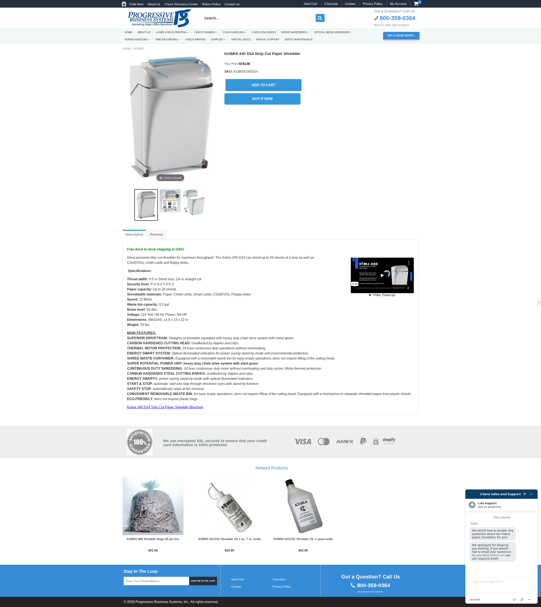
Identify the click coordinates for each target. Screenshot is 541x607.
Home (127, 48)
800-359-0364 (396, 18)
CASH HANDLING (234, 32)
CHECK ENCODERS (264, 32)
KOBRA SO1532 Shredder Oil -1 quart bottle (303, 539)
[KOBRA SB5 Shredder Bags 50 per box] (153, 505)
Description (134, 234)
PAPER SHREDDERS (294, 32)
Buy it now (262, 99)
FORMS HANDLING (136, 39)
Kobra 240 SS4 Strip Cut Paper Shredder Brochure (165, 407)
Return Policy (211, 4)
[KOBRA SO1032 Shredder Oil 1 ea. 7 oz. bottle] (229, 505)
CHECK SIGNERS (205, 32)
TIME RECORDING (166, 39)
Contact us (232, 4)
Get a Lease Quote (400, 35)
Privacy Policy (373, 3)
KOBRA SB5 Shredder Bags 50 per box (153, 539)
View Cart (310, 3)
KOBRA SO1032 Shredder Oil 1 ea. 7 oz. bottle (229, 539)
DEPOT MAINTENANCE (299, 39)
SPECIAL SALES (241, 39)
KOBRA (139, 48)
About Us (154, 4)
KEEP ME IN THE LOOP (203, 581)
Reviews (156, 234)
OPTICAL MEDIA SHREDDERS (332, 32)
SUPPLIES (217, 39)
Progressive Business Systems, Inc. (162, 602)
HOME (128, 32)
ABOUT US (144, 32)
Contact (350, 3)
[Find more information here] (501, 546)
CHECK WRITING (195, 39)
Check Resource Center (181, 4)
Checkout (331, 3)
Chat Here (136, 4)
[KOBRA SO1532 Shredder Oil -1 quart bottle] (303, 505)
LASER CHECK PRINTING (171, 32)
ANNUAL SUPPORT (267, 39)
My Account (398, 3)
